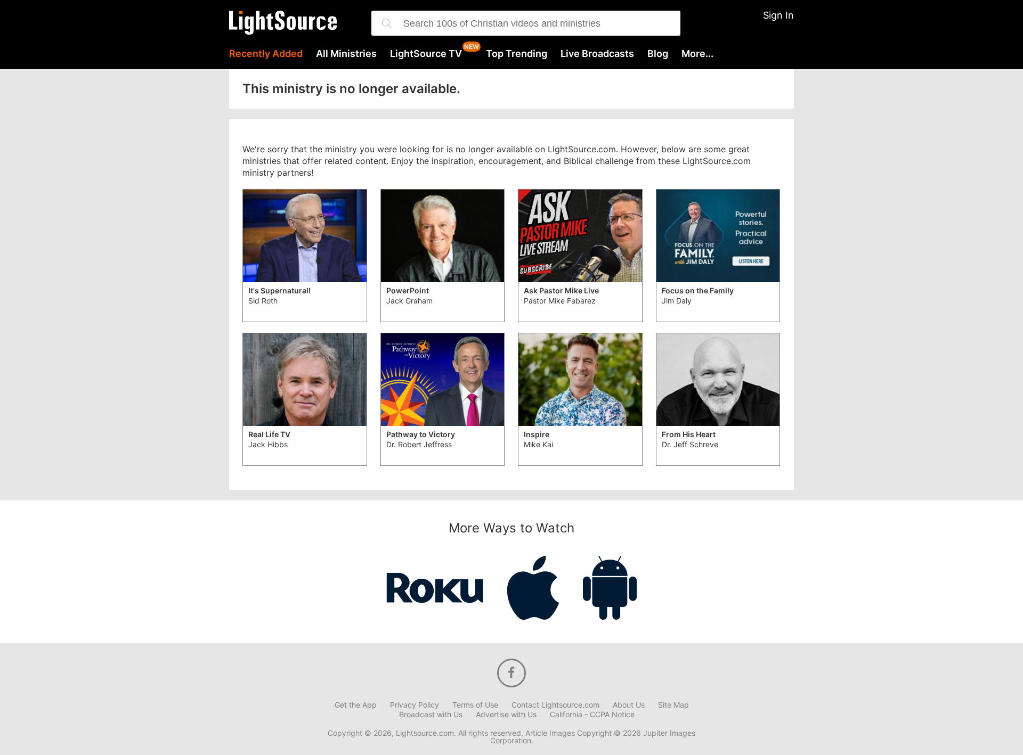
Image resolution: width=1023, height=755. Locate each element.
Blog (657, 54)
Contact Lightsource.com (555, 705)
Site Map (673, 705)
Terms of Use (475, 705)
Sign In (778, 15)
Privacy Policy (414, 705)
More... (697, 54)
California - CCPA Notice (592, 714)
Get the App (356, 705)
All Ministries (346, 54)
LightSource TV (426, 54)
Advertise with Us (506, 714)
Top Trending (516, 54)
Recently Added (266, 54)
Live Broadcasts (597, 54)
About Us (629, 705)
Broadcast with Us (430, 714)
